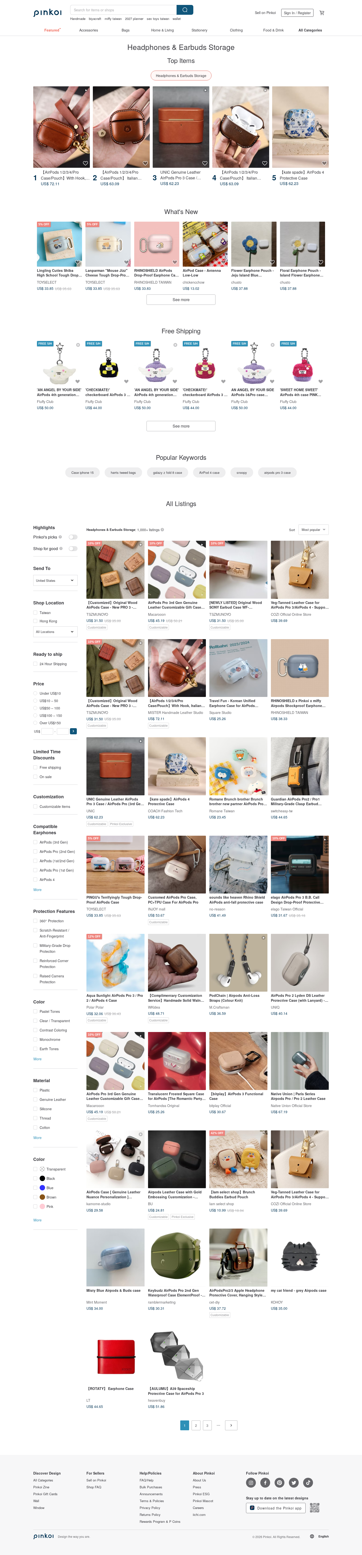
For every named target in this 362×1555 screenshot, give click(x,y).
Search (185, 10)
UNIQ (275, 1007)
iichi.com (199, 1514)
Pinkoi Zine (41, 1487)
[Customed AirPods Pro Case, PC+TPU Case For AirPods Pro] (177, 865)
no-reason (217, 909)
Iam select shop (221, 1203)
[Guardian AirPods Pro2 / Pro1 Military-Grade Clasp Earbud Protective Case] (300, 766)
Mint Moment (96, 1301)
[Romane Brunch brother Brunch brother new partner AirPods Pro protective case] (238, 766)
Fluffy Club (45, 401)
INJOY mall (156, 909)
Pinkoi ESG (201, 1494)
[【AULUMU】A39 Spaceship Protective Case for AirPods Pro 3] (177, 1356)
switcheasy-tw (282, 810)
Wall (36, 1501)
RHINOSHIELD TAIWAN (152, 281)
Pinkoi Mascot (203, 1501)
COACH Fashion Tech (165, 810)
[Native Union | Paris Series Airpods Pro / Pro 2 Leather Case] (300, 1061)
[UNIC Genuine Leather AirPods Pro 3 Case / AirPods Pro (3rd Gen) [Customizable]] (181, 127)
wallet (177, 18)
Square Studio (220, 712)
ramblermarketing (162, 1301)
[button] (73, 731)
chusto (236, 281)
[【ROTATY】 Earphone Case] (115, 1356)
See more (181, 299)
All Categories (43, 1480)
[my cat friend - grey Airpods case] (300, 1258)
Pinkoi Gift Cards (45, 1494)
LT (88, 1400)
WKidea (154, 1007)
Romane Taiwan (222, 810)
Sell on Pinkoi (265, 12)
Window (38, 1507)
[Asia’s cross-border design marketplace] (47, 12)
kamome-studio (98, 1203)
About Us (199, 1480)
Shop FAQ (93, 1487)
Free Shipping (181, 330)
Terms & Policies (152, 1501)
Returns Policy (150, 1514)
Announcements (151, 1494)
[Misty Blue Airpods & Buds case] (115, 1258)
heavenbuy (156, 1400)
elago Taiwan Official (287, 909)
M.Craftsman (219, 1007)
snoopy (242, 472)
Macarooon (157, 614)
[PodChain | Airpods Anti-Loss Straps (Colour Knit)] (238, 963)
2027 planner (134, 18)
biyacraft (95, 18)
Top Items (181, 60)
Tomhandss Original (163, 1105)
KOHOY (277, 1301)
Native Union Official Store (291, 1105)
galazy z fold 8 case (167, 472)
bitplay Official (220, 1105)
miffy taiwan (113, 18)
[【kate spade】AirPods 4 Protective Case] (300, 127)
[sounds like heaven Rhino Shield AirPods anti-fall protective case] (238, 865)
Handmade (77, 18)
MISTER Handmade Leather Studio (175, 712)
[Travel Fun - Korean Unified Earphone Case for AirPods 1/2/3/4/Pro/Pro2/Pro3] (238, 668)
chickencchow (193, 281)
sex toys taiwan (158, 18)
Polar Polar (95, 1007)
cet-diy (214, 1301)
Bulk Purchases (151, 1487)
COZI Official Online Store (291, 614)
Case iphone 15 (82, 472)
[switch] (55, 537)
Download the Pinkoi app (279, 1508)
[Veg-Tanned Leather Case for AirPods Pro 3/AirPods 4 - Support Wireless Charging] (300, 570)
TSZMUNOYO (97, 614)
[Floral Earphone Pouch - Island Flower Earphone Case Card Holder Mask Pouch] (302, 244)
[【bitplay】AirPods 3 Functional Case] (238, 1061)
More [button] (37, 889)
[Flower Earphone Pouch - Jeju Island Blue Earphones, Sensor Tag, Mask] (253, 244)
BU (150, 1203)
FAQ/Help (146, 1480)
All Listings (181, 503)
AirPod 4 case (209, 472)
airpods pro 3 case (277, 472)
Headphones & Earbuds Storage (181, 75)
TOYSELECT (47, 281)
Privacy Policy (150, 1507)
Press (197, 1487)
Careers (198, 1507)
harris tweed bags (123, 472)
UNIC (90, 810)
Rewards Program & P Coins (160, 1521)
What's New (181, 211)
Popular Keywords (181, 457)
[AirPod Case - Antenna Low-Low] (205, 244)
